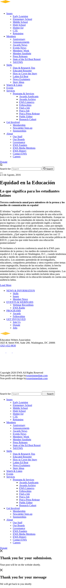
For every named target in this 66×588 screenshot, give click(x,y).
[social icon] (3, 351)
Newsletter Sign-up (22, 128)
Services (10, 90)
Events (9, 87)
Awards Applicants (28, 96)
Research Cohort (27, 119)
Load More (5, 285)
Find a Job (24, 108)
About (9, 133)
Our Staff (17, 136)
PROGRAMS (13, 310)
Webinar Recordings (23, 305)
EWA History (19, 150)
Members (11, 36)
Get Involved (13, 122)
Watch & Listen (14, 85)
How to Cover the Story (25, 73)
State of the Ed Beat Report (27, 59)
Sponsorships (19, 130)
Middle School (20, 22)
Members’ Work (21, 50)
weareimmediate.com (37, 375)
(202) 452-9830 (8, 345)
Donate (3, 162)
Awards (17, 313)
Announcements (21, 42)
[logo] (14, 8)
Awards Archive (27, 99)
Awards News (20, 45)
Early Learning (20, 16)
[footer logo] (14, 337)
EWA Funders (20, 145)
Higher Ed (18, 27)
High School (19, 25)
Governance (19, 142)
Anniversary (19, 39)
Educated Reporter (22, 70)
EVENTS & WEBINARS (19, 302)
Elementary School (22, 19)
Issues (9, 13)
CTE (15, 30)
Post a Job (24, 110)
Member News (20, 299)
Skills (9, 65)
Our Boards (19, 139)
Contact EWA (20, 153)
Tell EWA (18, 62)
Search (49, 169)
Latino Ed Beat (20, 76)
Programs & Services (23, 93)
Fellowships (25, 105)
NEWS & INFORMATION (20, 290)
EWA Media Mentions (24, 148)
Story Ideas (18, 82)
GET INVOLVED (16, 319)
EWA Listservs (26, 102)
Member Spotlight (22, 53)
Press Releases (20, 56)
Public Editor (26, 116)
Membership (19, 125)
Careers (17, 156)
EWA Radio (19, 307)
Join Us (17, 322)
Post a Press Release (29, 113)
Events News (19, 47)
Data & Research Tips (24, 67)
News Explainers (21, 79)
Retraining (18, 33)
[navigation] (1, 172)
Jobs (15, 327)
